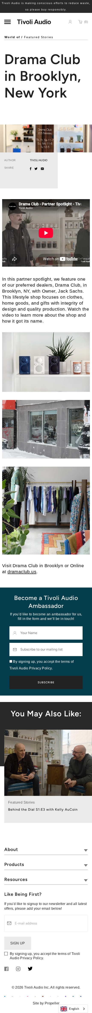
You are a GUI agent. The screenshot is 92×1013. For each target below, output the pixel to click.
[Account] (70, 22)
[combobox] (73, 1009)
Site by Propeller (46, 1003)
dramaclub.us (21, 571)
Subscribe (46, 682)
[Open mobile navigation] (7, 21)
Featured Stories (38, 37)
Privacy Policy (31, 958)
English (74, 1008)
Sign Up (17, 943)
